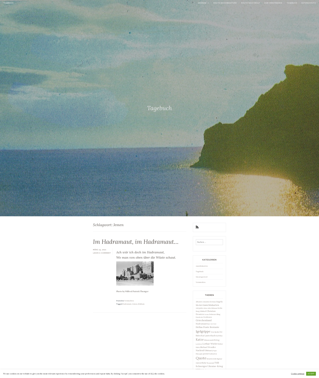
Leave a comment (102, 253)
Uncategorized (201, 277)
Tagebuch (8, 3)
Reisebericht (211, 359)
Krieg (216, 340)
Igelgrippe (203, 331)
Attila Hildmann (212, 308)
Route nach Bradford (225, 3)
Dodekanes (207, 317)
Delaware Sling (214, 314)
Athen (205, 308)
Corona (206, 314)
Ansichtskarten (202, 266)
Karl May (219, 336)
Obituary (208, 350)
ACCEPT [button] (311, 374)
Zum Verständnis (273, 3)
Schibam (141, 304)
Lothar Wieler (210, 343)
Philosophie (199, 354)
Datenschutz (308, 3)
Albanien (199, 302)
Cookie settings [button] (297, 374)
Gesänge (202, 3)
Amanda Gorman (209, 302)
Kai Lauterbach (208, 335)
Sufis (204, 363)
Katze (200, 340)
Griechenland (204, 320)
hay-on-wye (211, 324)
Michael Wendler (208, 347)
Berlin (220, 308)
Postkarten (212, 354)
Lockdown (199, 344)
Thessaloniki (210, 363)
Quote (201, 358)
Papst (215, 351)
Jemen (134, 304)
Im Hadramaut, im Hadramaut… (135, 241)
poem (205, 354)
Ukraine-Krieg (215, 366)
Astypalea (199, 308)
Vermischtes (129, 301)
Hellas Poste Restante (207, 327)
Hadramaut (127, 304)
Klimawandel (209, 340)
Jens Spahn (215, 332)
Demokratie (199, 317)
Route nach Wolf (250, 3)
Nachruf (200, 350)
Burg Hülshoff (201, 311)
